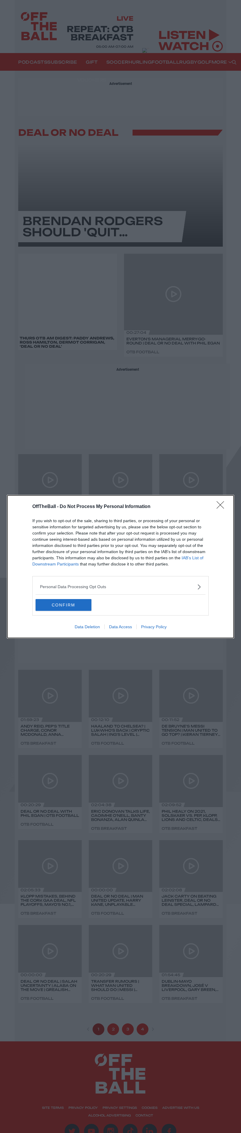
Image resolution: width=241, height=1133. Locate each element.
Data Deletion (87, 626)
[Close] (222, 506)
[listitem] (120, 587)
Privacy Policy (154, 626)
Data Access (120, 626)
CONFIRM (63, 605)
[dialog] (120, 566)
